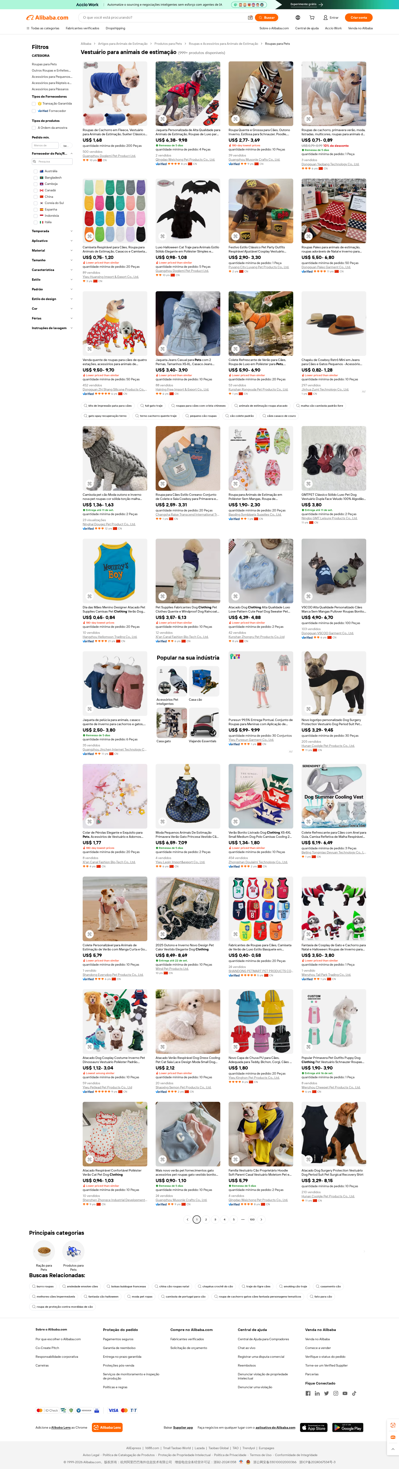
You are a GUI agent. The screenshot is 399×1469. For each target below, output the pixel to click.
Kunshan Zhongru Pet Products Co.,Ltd (256, 637)
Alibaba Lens (61, 1427)
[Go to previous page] (187, 1219)
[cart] (312, 18)
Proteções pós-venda (118, 1365)
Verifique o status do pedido (325, 1356)
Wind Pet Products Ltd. (172, 968)
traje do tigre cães (258, 1286)
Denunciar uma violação (255, 1387)
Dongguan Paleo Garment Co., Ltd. (326, 267)
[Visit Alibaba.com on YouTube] (345, 1393)
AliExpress (133, 1448)
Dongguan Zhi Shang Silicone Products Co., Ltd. (115, 389)
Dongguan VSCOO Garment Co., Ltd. (328, 633)
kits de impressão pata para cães (110, 405)
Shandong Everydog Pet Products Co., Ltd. (113, 974)
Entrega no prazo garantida (122, 1356)
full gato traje (154, 405)
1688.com (152, 1448)
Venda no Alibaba (317, 1339)
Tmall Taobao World (177, 1448)
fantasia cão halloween (103, 1296)
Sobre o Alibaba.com (51, 1329)
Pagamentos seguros (118, 1339)
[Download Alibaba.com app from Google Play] (347, 1427)
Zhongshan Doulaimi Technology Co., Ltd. (258, 862)
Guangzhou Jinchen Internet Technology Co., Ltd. (115, 749)
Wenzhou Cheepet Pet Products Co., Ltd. (331, 1087)
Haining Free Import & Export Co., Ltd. (182, 389)
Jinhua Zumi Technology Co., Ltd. (325, 389)
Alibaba (86, 43)
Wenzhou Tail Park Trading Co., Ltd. (326, 974)
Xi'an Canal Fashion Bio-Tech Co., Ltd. (182, 637)
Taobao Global (219, 1448)
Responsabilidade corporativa (57, 1356)
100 (252, 1219)
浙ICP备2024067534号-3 (317, 1462)
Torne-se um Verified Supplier (326, 1365)
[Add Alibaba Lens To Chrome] (107, 1427)
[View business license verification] (241, 1462)
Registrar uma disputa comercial (261, 1356)
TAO (236, 1448)
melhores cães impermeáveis (56, 1296)
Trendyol (248, 1448)
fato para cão (323, 1296)
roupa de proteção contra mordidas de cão (65, 1306)
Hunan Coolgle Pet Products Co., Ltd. (328, 746)
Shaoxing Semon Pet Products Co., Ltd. (183, 1087)
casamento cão (330, 1286)
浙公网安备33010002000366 (274, 1462)
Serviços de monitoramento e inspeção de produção (131, 1376)
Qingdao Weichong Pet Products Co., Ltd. (185, 159)
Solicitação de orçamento (188, 1348)
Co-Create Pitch (47, 1348)
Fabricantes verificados (187, 1339)
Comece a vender (318, 1348)
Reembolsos (247, 1365)
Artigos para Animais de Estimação (123, 43)
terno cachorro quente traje (158, 416)
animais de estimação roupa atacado (263, 405)
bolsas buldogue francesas (128, 1286)
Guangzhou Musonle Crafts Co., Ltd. (254, 159)
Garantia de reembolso (119, 1348)
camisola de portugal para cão (186, 1296)
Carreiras (42, 1365)
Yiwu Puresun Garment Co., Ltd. (251, 740)
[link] (393, 1425)
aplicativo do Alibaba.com (275, 1427)
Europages (266, 1448)
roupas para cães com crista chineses (201, 405)
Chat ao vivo (246, 1348)
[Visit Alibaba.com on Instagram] (336, 1393)
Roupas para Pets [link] (277, 43)
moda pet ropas (142, 1296)
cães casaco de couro (281, 416)
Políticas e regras (115, 1387)
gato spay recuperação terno (107, 416)
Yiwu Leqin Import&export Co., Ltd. (180, 862)
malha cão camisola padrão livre (322, 405)
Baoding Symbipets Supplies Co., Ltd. (255, 514)
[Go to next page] (261, 1219)
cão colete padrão (242, 416)
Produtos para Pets (168, 43)
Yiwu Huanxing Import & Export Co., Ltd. (111, 277)
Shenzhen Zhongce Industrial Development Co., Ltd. (115, 1200)
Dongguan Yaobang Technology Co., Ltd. (330, 164)
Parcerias (312, 1374)
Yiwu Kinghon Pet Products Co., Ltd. (254, 1077)
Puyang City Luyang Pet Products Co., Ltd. (259, 267)
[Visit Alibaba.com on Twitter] (326, 1393)
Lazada (200, 1448)
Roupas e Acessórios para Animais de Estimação (223, 43)
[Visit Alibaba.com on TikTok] (354, 1393)
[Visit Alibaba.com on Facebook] (308, 1393)
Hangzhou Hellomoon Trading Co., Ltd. (110, 637)
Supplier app (183, 1427)
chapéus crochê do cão (218, 1286)
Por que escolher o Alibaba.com (58, 1339)
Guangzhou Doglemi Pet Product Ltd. (109, 156)
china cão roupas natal (174, 1286)
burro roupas (45, 1286)
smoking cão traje (295, 1286)
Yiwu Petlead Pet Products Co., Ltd (107, 1087)
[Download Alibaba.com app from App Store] (314, 1427)
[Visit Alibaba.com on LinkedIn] (317, 1393)
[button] (250, 17)
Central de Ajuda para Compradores (263, 1339)
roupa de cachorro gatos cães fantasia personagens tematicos (260, 1296)
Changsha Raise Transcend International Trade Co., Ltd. (188, 514)
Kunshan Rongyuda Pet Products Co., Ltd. (258, 389)
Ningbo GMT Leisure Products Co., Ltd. (329, 518)
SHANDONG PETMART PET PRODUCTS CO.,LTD (261, 971)
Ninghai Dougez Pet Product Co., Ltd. (109, 524)
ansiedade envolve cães (82, 1286)
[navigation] (52, 632)
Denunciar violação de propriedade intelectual (263, 1376)
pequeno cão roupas (203, 416)
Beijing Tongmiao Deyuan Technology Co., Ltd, (334, 852)
